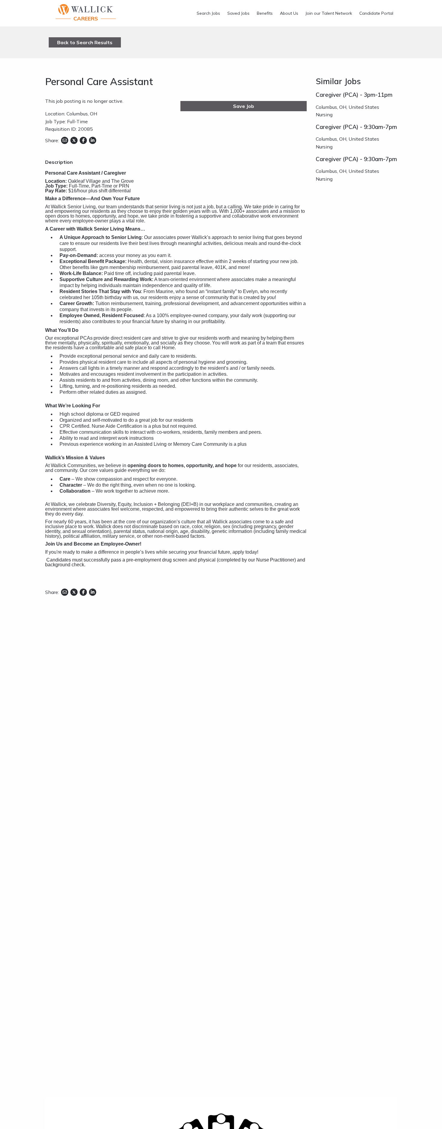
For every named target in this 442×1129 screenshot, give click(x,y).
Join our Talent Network (328, 13)
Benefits (265, 13)
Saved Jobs (238, 13)
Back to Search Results (84, 42)
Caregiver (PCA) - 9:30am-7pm (356, 126)
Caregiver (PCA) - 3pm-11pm (354, 94)
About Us (289, 13)
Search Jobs (208, 13)
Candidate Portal (376, 13)
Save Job (243, 106)
